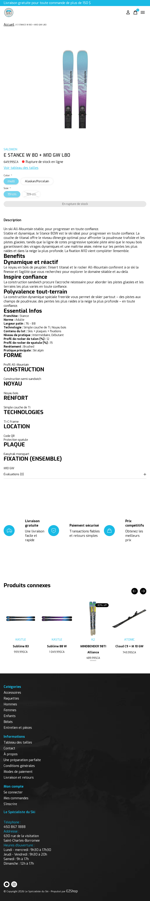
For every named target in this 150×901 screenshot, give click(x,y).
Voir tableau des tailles (21, 168)
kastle (21, 639)
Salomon (10, 149)
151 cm (12, 194)
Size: (7, 188)
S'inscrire (10, 804)
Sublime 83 (21, 646)
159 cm (31, 194)
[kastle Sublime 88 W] (57, 619)
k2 (93, 639)
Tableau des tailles (18, 742)
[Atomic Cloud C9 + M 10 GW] (129, 619)
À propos (11, 754)
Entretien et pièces (18, 727)
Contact (9, 748)
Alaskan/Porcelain (37, 181)
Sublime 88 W (57, 646)
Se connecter (13, 792)
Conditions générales (19, 766)
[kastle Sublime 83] (21, 619)
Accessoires (12, 692)
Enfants (10, 716)
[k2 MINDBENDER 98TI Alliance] (93, 619)
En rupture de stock (75, 204)
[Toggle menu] (142, 12)
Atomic (129, 639)
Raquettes (11, 698)
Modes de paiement (18, 771)
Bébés (8, 722)
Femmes (10, 710)
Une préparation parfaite (22, 760)
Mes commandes (16, 798)
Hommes (10, 704)
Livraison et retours (19, 777)
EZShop (72, 891)
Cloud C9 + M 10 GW (129, 646)
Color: (8, 175)
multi (11, 181)
